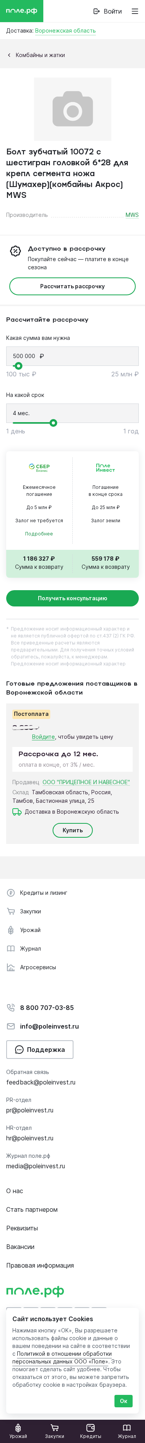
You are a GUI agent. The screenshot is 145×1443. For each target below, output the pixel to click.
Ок (123, 1401)
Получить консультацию (72, 598)
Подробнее (39, 534)
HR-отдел (19, 1127)
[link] (107, 11)
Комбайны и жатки (40, 55)
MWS (132, 214)
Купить (73, 830)
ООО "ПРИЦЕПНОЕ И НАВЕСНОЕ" (86, 782)
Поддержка (46, 1049)
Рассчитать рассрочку (72, 286)
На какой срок (25, 394)
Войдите (43, 736)
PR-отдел (18, 1100)
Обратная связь (27, 1072)
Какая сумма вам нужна (38, 337)
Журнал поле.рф (28, 1155)
